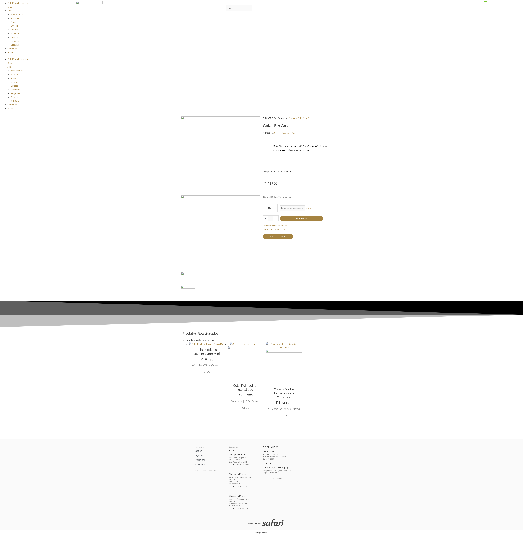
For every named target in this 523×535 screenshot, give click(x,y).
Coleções (12, 48)
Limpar (308, 208)
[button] (262, 3)
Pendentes (16, 33)
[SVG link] (302, 523)
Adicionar (301, 218)
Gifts (9, 7)
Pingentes (15, 37)
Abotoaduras (17, 14)
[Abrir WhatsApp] (516, 528)
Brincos (14, 26)
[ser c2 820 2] (220, 233)
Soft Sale (15, 45)
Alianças (15, 18)
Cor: (270, 208)
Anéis (13, 22)
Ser (309, 118)
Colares (14, 29)
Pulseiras (15, 41)
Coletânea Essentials (17, 3)
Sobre (10, 52)
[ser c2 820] (220, 156)
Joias (9, 11)
